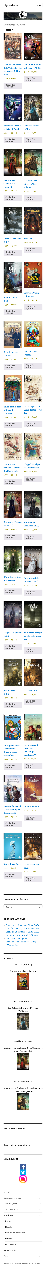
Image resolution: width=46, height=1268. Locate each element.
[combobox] (23, 906)
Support (14, 25)
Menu (38, 5)
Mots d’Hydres (10, 1204)
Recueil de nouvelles (15, 1233)
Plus (6, 1256)
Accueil (7, 25)
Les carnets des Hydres (16, 938)
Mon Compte (10, 1250)
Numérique (10, 1244)
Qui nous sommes (12, 1198)
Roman (8, 1221)
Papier (8, 1238)
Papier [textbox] (22, 907)
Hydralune (11, 5)
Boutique (8, 1215)
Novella (8, 1227)
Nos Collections (11, 1209)
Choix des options (10, 86)
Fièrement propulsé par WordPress (27, 1263)
